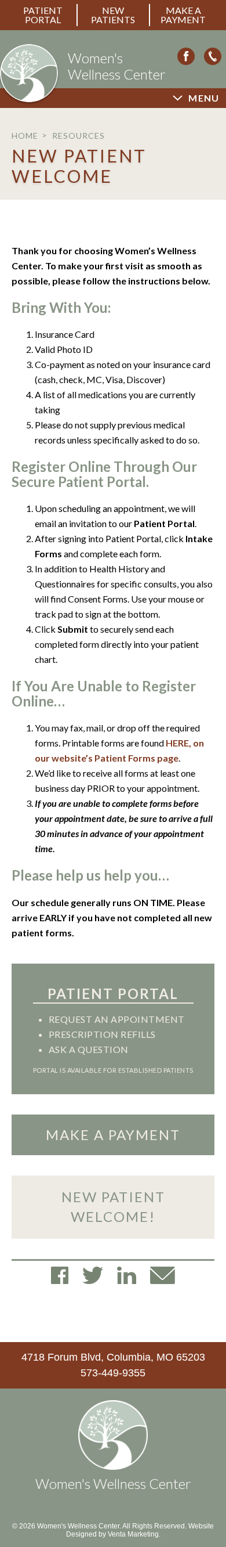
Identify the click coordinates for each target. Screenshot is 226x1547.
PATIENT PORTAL (43, 15)
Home (25, 135)
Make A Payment (183, 15)
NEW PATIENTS (113, 15)
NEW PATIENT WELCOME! (113, 1206)
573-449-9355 (113, 1373)
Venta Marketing (133, 1534)
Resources (78, 135)
